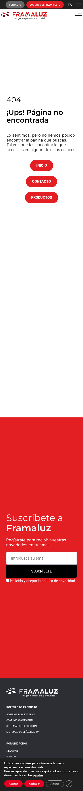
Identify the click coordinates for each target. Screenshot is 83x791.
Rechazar (34, 783)
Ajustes (55, 783)
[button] (78, 15)
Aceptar (13, 783)
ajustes (38, 775)
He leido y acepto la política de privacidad (42, 581)
